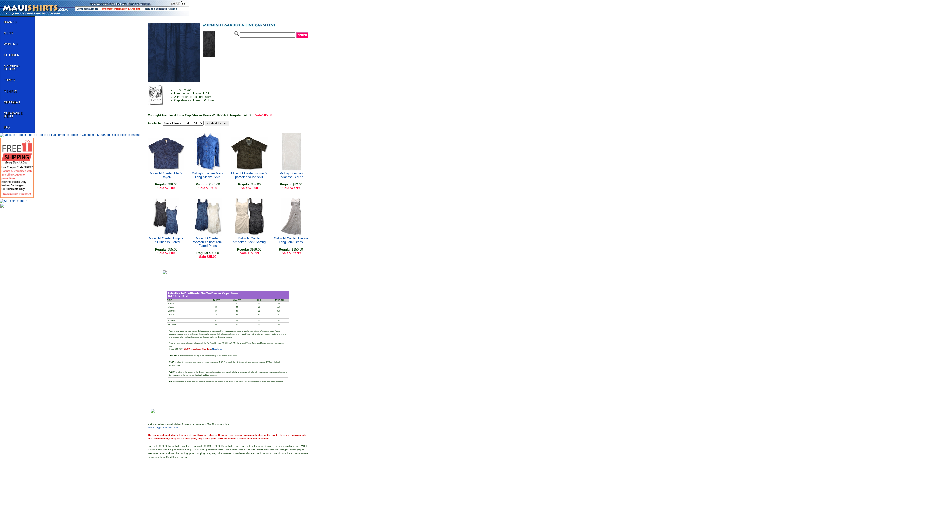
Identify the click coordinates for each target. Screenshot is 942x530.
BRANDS (10, 22)
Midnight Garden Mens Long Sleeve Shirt (208, 175)
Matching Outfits (11, 68)
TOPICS (9, 80)
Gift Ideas (12, 102)
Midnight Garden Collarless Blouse (291, 175)
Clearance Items (13, 115)
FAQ (7, 127)
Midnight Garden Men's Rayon (166, 175)
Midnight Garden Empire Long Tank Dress (291, 240)
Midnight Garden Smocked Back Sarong (249, 240)
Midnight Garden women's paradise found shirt (249, 175)
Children (11, 55)
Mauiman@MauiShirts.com (163, 427)
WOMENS (10, 44)
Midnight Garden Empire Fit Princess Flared (166, 240)
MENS (8, 33)
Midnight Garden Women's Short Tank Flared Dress (207, 242)
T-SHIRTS (10, 91)
